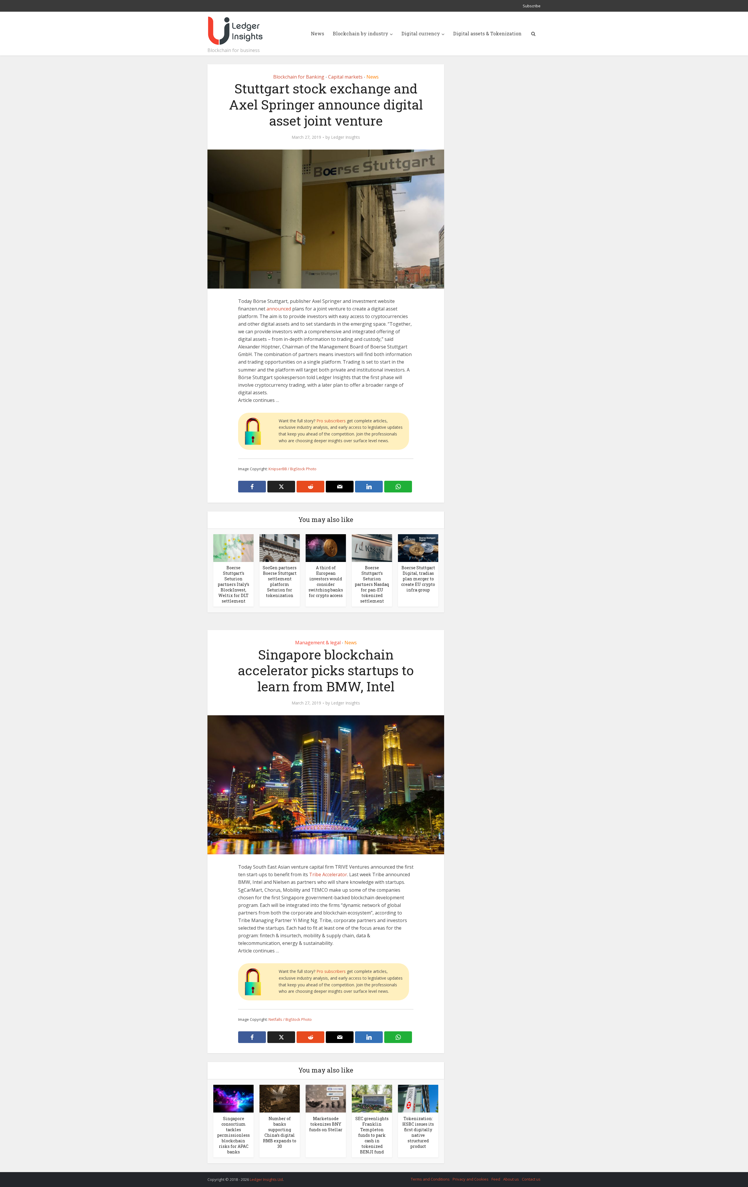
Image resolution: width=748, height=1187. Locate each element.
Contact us (531, 1179)
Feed (495, 1179)
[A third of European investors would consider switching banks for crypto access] (326, 547)
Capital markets (345, 77)
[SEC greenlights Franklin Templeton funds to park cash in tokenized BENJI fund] (372, 1098)
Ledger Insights (345, 137)
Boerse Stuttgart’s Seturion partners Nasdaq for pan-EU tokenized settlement (372, 584)
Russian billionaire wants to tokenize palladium (368, 1176)
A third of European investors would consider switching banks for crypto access (326, 581)
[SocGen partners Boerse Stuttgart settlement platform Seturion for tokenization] (279, 547)
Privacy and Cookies (471, 1179)
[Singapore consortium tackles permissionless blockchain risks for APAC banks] (233, 1098)
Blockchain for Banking (298, 77)
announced (278, 309)
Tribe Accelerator (328, 874)
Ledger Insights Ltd (266, 1179)
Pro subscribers (331, 421)
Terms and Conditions (430, 1179)
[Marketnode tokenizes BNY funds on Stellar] (326, 1098)
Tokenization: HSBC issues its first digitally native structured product (418, 1132)
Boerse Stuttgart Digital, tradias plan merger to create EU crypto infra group (418, 579)
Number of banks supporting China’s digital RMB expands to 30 (279, 1132)
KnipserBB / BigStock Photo (292, 468)
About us (511, 1179)
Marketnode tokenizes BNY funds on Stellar (325, 1124)
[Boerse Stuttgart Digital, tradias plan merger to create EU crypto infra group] (418, 547)
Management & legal (318, 642)
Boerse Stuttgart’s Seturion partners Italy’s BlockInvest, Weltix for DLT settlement (233, 584)
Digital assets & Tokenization (487, 33)
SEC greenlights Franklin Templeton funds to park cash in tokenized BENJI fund (372, 1135)
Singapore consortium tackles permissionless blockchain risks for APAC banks (233, 1135)
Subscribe (532, 5)
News (317, 33)
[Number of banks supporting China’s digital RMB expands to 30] (279, 1098)
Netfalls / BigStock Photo (290, 1019)
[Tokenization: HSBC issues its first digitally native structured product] (418, 1098)
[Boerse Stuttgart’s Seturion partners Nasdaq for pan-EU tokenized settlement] (372, 547)
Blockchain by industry (360, 33)
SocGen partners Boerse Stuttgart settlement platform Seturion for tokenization (280, 581)
